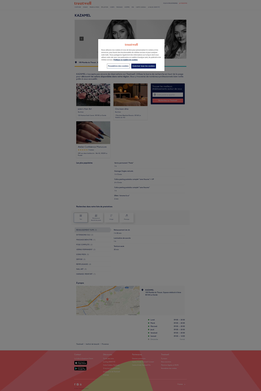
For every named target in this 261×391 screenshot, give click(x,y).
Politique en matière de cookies (125, 60)
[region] (131, 55)
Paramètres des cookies (118, 66)
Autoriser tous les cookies (143, 66)
